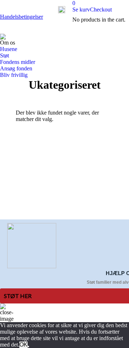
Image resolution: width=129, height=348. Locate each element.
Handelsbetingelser (21, 17)
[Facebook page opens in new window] (21, 192)
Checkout (101, 9)
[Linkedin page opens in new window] (32, 192)
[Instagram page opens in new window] (21, 203)
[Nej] (28, 346)
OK (23, 345)
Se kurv (81, 9)
